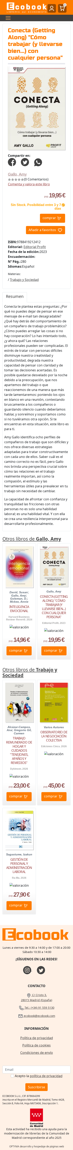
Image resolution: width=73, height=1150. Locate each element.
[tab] (14, 297)
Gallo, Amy (17, 174)
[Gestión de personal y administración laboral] (19, 830)
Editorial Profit (35, 247)
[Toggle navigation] (6, 18)
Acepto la (38, 1076)
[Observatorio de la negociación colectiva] (54, 702)
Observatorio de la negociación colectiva (53, 736)
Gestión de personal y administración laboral (19, 865)
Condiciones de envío (36, 1052)
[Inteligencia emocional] (19, 567)
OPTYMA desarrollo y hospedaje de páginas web (36, 1146)
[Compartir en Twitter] (25, 161)
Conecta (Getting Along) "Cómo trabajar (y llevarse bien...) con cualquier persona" (54, 606)
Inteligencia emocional (19, 609)
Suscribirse (36, 1087)
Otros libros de (31, 538)
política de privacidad (46, 1076)
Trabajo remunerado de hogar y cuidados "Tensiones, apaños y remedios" (19, 750)
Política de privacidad (36, 1038)
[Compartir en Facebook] (12, 161)
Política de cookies (36, 1045)
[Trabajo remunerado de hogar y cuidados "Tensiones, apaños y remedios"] (19, 702)
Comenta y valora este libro (29, 184)
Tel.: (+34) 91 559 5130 (39, 1008)
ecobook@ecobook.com (39, 1016)
